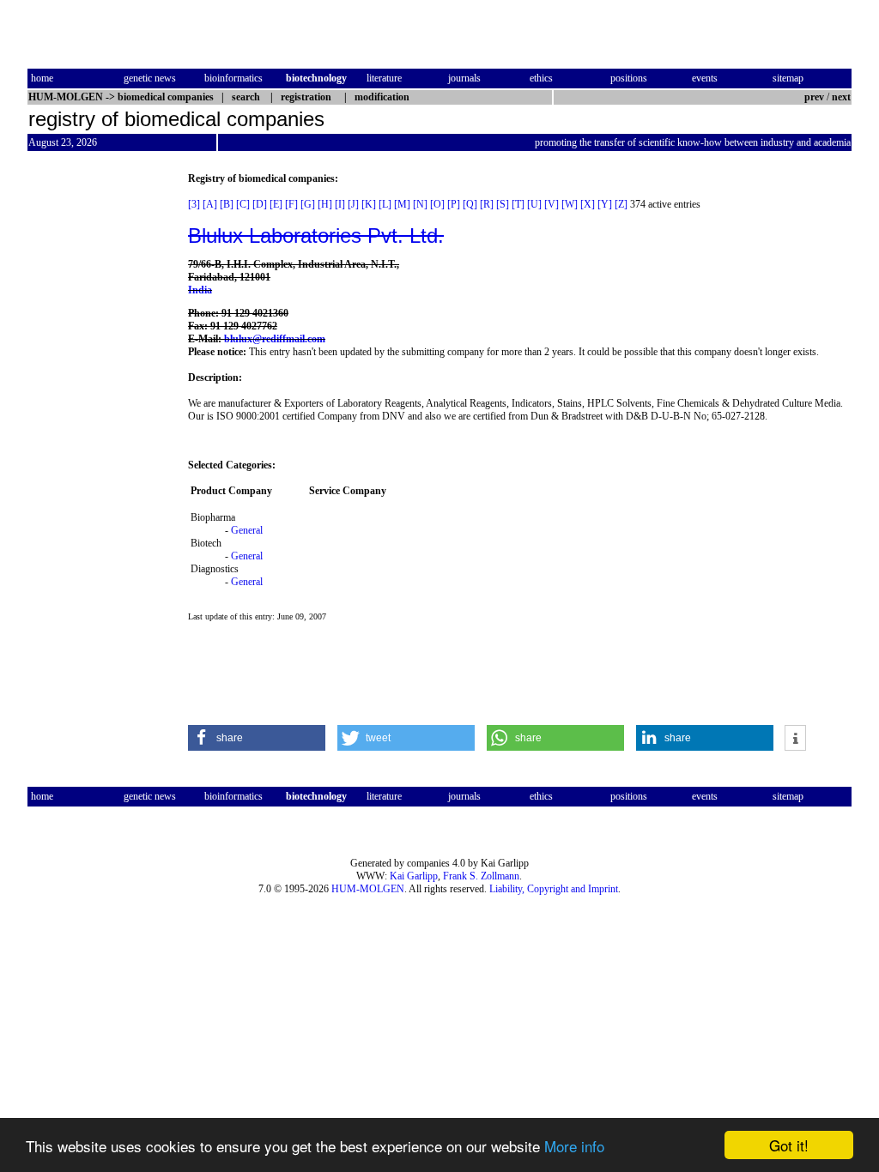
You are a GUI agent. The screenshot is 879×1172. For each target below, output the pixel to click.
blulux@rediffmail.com (274, 339)
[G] (307, 204)
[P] (453, 204)
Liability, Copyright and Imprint (553, 889)
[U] (534, 204)
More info (574, 1146)
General (247, 530)
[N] (420, 204)
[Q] (470, 204)
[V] (551, 204)
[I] (340, 204)
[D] (259, 204)
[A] (210, 204)
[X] (587, 204)
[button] (256, 738)
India (200, 290)
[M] (402, 204)
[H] (325, 204)
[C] (243, 204)
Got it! (789, 1145)
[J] (353, 204)
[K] (368, 204)
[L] (385, 204)
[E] (276, 204)
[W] (569, 204)
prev (814, 97)
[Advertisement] (99, 429)
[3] (194, 204)
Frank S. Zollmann (481, 876)
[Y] (604, 204)
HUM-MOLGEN (367, 889)
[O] (437, 204)
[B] (226, 204)
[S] (502, 204)
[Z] (621, 204)
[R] (487, 204)
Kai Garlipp (414, 876)
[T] (518, 204)
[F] (291, 204)
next (841, 97)
